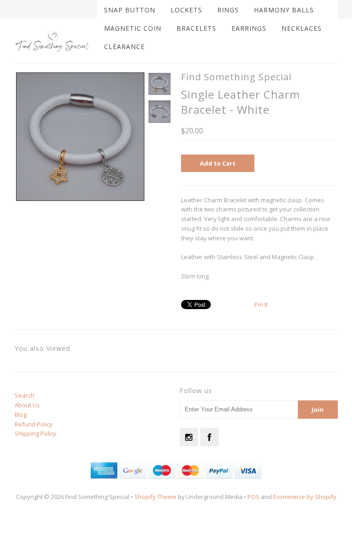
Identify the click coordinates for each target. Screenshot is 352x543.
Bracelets (196, 28)
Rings (228, 10)
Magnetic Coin (132, 28)
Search (24, 395)
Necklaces (301, 28)
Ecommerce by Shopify (304, 497)
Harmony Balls (284, 10)
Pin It (261, 304)
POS (253, 497)
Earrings (248, 28)
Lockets (186, 10)
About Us (27, 405)
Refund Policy (34, 424)
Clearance (124, 46)
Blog (21, 414)
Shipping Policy (35, 433)
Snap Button (129, 10)
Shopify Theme (155, 497)
